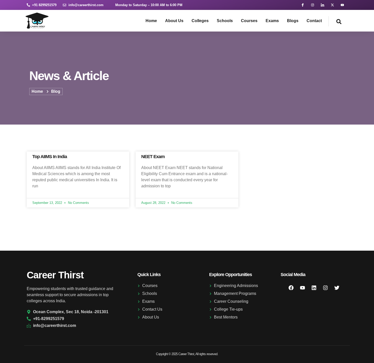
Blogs (292, 21)
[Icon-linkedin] (322, 5)
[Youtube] (342, 5)
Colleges (200, 21)
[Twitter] (337, 288)
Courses (249, 21)
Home (151, 21)
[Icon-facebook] (303, 5)
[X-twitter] (332, 5)
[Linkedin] (314, 288)
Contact (314, 21)
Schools (225, 21)
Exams (272, 21)
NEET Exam (153, 156)
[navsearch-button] (335, 21)
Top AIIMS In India (49, 156)
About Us (174, 21)
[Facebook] (291, 288)
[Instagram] (313, 5)
